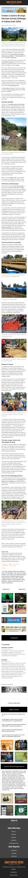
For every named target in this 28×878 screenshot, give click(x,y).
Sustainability (13, 565)
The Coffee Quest (6, 787)
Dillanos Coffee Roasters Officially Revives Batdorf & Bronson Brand (12, 730)
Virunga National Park (13, 85)
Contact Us (13, 834)
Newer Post (22, 589)
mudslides (4, 579)
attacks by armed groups (17, 54)
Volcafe (3, 582)
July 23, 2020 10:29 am (6, 649)
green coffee (10, 574)
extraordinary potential (7, 62)
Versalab (20, 787)
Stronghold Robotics (20, 784)
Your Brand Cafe (5, 789)
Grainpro (11, 177)
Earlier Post (6, 589)
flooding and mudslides (7, 56)
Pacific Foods (8, 781)
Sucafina (4, 785)
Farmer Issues (16, 564)
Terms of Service (13, 875)
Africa (3, 568)
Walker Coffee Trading (18, 788)
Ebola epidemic (20, 56)
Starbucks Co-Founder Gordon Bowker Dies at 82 (13, 714)
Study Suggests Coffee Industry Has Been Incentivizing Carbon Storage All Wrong (12, 720)
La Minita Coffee (11, 778)
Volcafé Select (20, 479)
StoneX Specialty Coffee (9, 784)
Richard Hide (4, 25)
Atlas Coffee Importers (7, 771)
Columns (4, 564)
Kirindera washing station (16, 576)
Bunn (22, 771)
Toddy (12, 787)
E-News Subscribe (14, 703)
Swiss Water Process (21, 785)
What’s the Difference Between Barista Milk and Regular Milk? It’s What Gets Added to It (14, 725)
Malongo (3, 481)
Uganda (9, 581)
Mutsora (9, 579)
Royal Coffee (11, 782)
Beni (6, 571)
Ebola (18, 573)
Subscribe (13, 837)
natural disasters (16, 579)
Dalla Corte (19, 774)
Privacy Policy (14, 872)
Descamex (4, 775)
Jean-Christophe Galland (20, 574)
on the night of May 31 (19, 186)
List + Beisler (19, 778)
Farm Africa (6, 88)
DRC (15, 573)
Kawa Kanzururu (5, 576)
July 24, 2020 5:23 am (6, 661)
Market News (5, 565)
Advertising (13, 840)
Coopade (9, 571)
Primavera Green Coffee (17, 781)
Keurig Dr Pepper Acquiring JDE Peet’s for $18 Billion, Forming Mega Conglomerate (13, 735)
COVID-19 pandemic (11, 57)
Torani (16, 787)
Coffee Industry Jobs (13, 843)
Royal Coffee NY (18, 782)
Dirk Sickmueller (9, 573)
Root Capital (11, 89)
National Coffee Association (16, 779)
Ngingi (23, 579)
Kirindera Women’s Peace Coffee (9, 577)
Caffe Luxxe (8, 772)
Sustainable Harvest (11, 785)
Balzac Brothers (16, 771)
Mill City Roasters (6, 779)
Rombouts (11, 481)
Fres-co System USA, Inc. (12, 775)
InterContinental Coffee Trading (14, 776)
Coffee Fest (14, 772)
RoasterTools (5, 782)
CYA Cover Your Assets (11, 774)
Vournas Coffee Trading (7, 788)
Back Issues (14, 856)
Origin (10, 564)
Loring (23, 778)
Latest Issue (14, 850)
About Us (14, 831)
